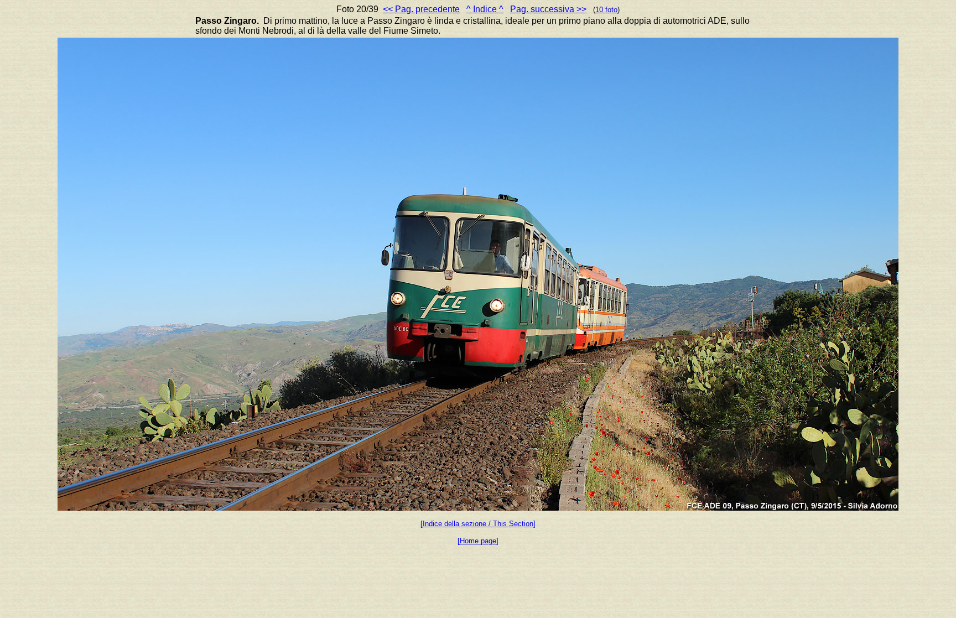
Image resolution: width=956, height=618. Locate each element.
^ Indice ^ (484, 9)
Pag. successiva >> (548, 9)
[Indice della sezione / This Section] (478, 524)
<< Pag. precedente (421, 9)
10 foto (606, 10)
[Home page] (478, 541)
